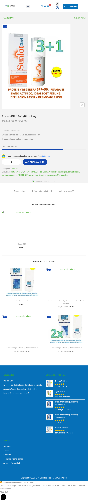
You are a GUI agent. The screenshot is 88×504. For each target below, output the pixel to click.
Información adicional (42, 191)
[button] (28, 6)
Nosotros (7, 447)
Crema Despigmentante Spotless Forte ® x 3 (22, 348)
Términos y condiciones (13, 459)
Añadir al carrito (34, 162)
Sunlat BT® (22, 244)
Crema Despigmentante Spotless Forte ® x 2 (66, 348)
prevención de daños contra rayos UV (44, 175)
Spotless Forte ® (22, 301)
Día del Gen (8, 381)
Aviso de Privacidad (11, 463)
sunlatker (64, 175)
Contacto (7, 455)
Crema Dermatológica (58, 172)
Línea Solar (15, 169)
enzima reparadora (9, 175)
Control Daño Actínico (33, 172)
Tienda (6, 451)
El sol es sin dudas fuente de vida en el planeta (22, 385)
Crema (45, 172)
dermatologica (74, 172)
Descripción (19, 191)
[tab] (19, 191)
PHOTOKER (23, 175)
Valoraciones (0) (66, 191)
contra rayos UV (16, 172)
